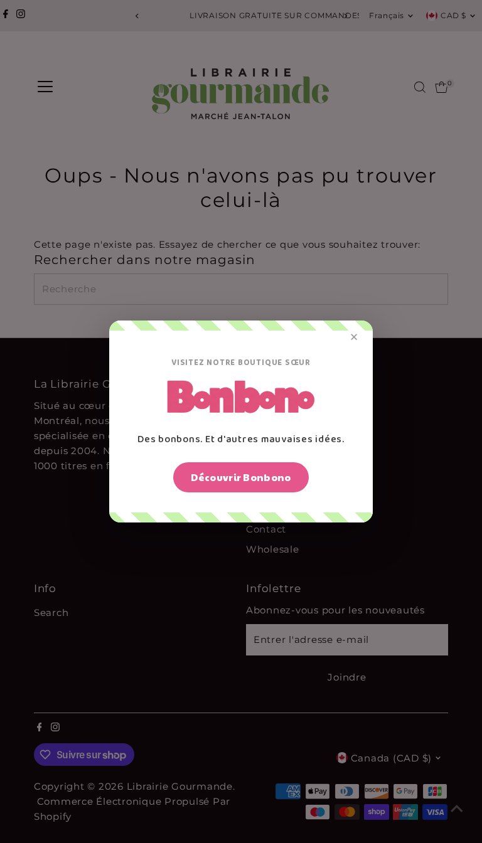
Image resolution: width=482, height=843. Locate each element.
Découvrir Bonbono (241, 477)
